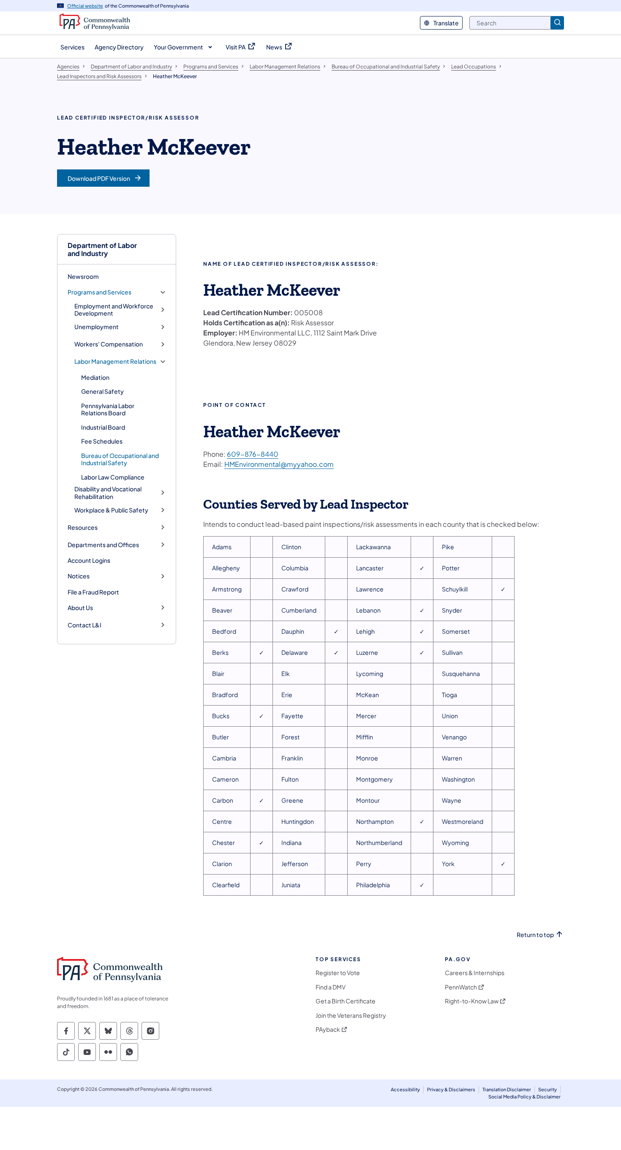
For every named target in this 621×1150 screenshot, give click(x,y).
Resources (83, 527)
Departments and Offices (103, 544)
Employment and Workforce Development (113, 309)
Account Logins (89, 560)
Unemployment (96, 326)
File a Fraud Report (93, 592)
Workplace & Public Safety (111, 510)
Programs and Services (99, 292)
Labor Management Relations (115, 361)
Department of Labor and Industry (102, 249)
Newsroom (83, 276)
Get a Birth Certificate (346, 1001)
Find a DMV (331, 987)
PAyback (328, 1029)
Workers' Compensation (108, 344)
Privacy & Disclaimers (451, 1089)
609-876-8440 (252, 454)
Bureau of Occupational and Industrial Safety (120, 459)
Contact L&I (84, 625)
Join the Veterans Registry (351, 1015)
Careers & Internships (474, 972)
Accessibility (405, 1089)
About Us (80, 607)
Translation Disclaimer (506, 1089)
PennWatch (461, 987)
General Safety (102, 391)
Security (547, 1089)
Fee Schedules (102, 441)
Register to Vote (338, 972)
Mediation (95, 377)
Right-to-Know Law (471, 1001)
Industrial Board (103, 427)
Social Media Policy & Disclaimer (524, 1096)
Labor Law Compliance (112, 477)
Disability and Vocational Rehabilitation (108, 492)
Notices (79, 576)
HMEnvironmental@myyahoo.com (279, 464)
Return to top (535, 934)
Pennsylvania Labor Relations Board (107, 409)
